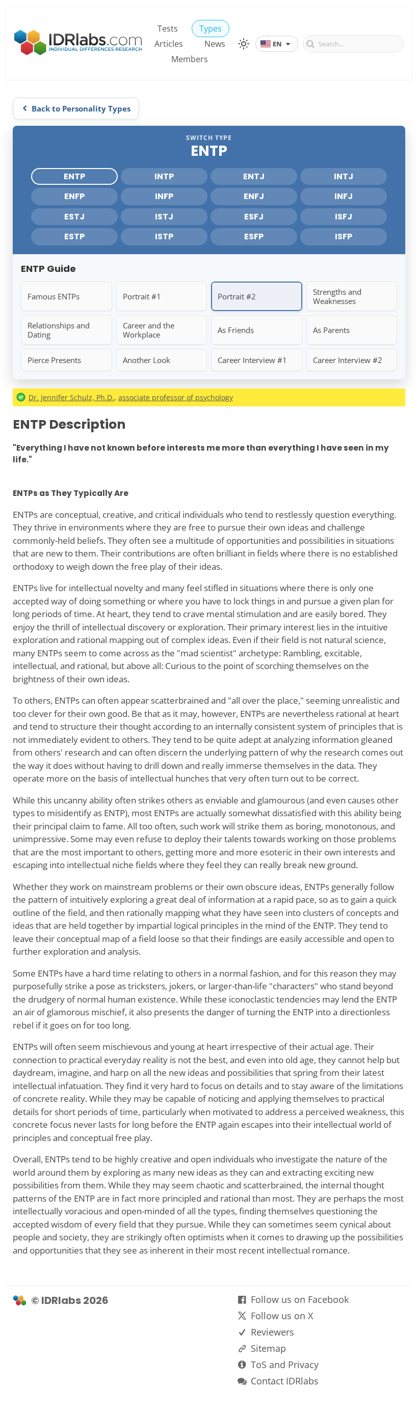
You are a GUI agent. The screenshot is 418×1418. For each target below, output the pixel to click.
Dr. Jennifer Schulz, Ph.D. (71, 397)
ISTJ (164, 217)
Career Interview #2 (347, 360)
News (214, 43)
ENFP (74, 196)
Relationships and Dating (59, 330)
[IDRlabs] (78, 52)
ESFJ (254, 217)
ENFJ (254, 196)
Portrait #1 (142, 296)
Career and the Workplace (148, 330)
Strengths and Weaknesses (337, 296)
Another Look (146, 360)
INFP (164, 196)
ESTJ (74, 217)
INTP (164, 176)
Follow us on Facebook (300, 1299)
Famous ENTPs (54, 296)
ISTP (164, 236)
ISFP (343, 236)
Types (210, 28)
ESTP (74, 236)
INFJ (343, 196)
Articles (168, 43)
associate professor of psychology (175, 397)
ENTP (74, 176)
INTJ (343, 176)
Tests (168, 28)
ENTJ (254, 176)
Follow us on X (282, 1316)
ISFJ (343, 217)
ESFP (254, 236)
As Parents (331, 330)
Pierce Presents (54, 360)
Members (189, 59)
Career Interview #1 (252, 360)
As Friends (236, 330)
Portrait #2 (237, 296)
